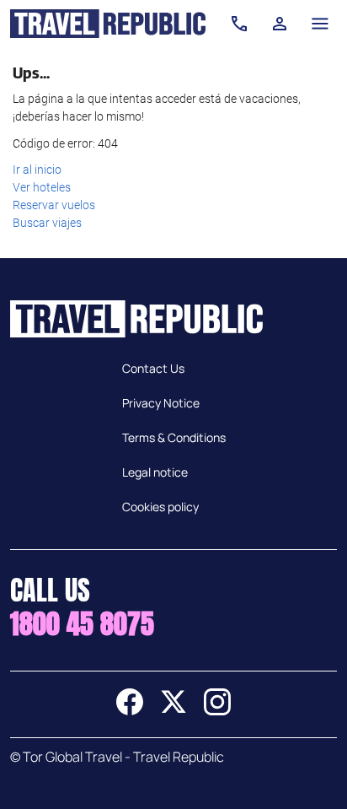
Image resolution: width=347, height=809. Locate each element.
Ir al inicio (37, 169)
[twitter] (173, 710)
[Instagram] (217, 710)
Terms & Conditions (174, 437)
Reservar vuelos (54, 205)
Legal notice (155, 472)
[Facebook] (129, 710)
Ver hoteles (42, 187)
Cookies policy (160, 507)
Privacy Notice (161, 403)
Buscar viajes (47, 222)
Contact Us (153, 368)
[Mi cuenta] (279, 23)
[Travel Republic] (108, 23)
